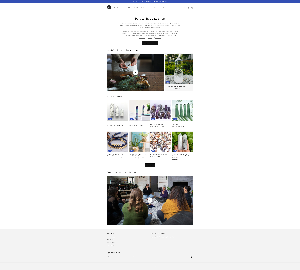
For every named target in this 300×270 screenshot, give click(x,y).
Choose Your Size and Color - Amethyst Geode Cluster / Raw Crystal (159, 123)
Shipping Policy (111, 242)
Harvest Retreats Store (148, 266)
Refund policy (110, 239)
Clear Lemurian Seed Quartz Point (176, 86)
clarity (150, 38)
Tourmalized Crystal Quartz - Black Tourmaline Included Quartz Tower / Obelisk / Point (180, 156)
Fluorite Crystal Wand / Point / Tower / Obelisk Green (181, 123)
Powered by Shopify (156, 266)
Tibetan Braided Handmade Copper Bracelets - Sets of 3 (115, 155)
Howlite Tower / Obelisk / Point (114, 123)
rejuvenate (158, 38)
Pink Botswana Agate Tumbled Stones (159, 154)
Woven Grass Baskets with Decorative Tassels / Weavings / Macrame (137, 155)
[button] (185, 7)
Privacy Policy (110, 245)
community (142, 38)
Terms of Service (111, 237)
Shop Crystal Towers (150, 43)
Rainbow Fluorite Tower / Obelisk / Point (138, 123)
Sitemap (109, 248)
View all (150, 165)
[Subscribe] (133, 257)
